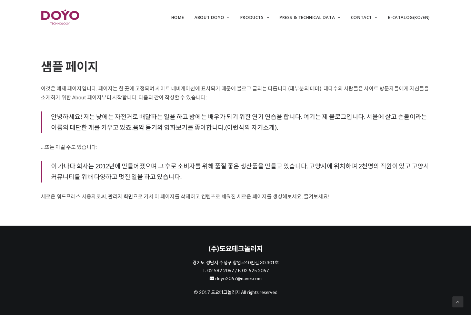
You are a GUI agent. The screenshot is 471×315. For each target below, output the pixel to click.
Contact (361, 17)
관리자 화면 (120, 196)
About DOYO (209, 17)
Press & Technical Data (307, 17)
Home (177, 17)
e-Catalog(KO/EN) (409, 17)
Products (252, 17)
